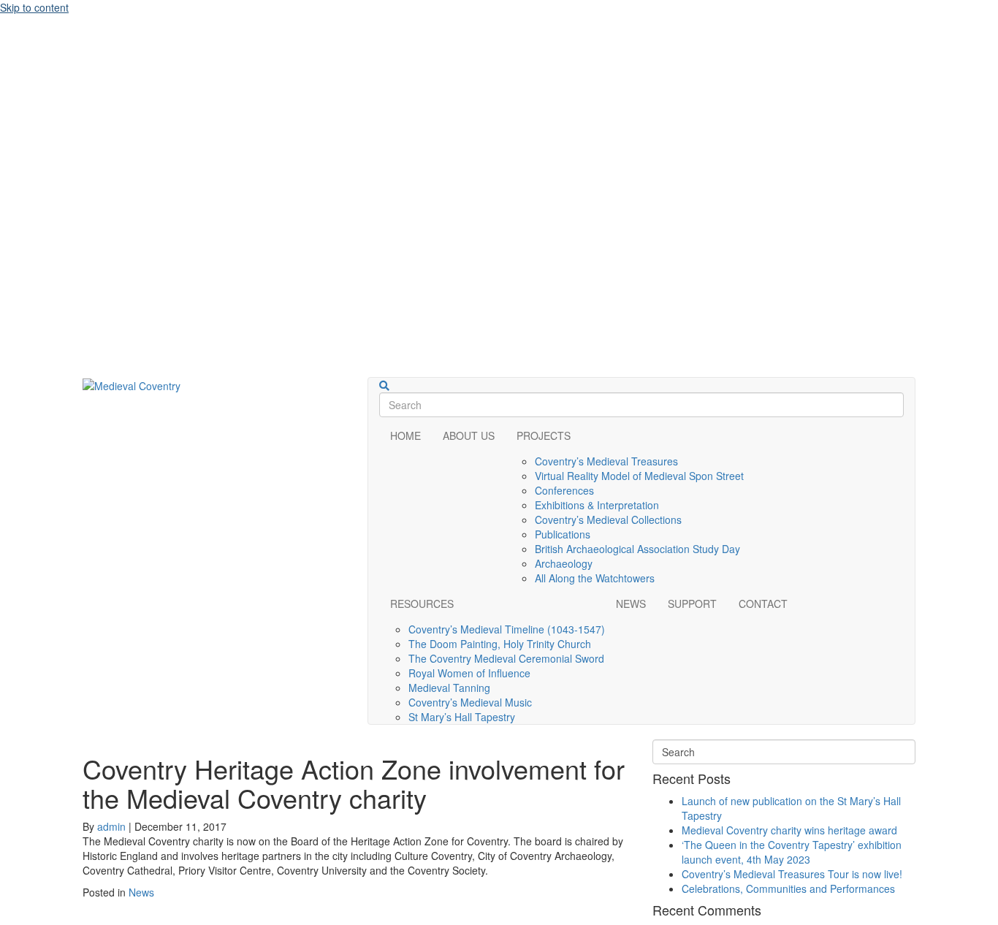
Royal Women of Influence (469, 673)
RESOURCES (422, 603)
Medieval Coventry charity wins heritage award (789, 830)
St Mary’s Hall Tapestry (461, 716)
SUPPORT (692, 603)
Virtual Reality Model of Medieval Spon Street (639, 475)
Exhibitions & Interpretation (597, 505)
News (141, 892)
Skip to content (34, 7)
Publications (562, 534)
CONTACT (763, 603)
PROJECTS (544, 435)
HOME (405, 435)
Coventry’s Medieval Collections (608, 519)
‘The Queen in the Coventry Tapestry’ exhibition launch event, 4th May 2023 (792, 852)
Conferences (564, 490)
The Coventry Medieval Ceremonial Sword (506, 658)
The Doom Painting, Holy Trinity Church (499, 643)
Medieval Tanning (449, 687)
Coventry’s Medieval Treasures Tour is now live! (792, 874)
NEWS (631, 603)
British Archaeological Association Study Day (637, 548)
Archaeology (564, 563)
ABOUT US (469, 435)
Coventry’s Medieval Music (470, 702)
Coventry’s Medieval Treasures (606, 461)
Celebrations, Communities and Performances (788, 888)
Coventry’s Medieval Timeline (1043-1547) (506, 629)
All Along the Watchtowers (595, 578)
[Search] (384, 386)
